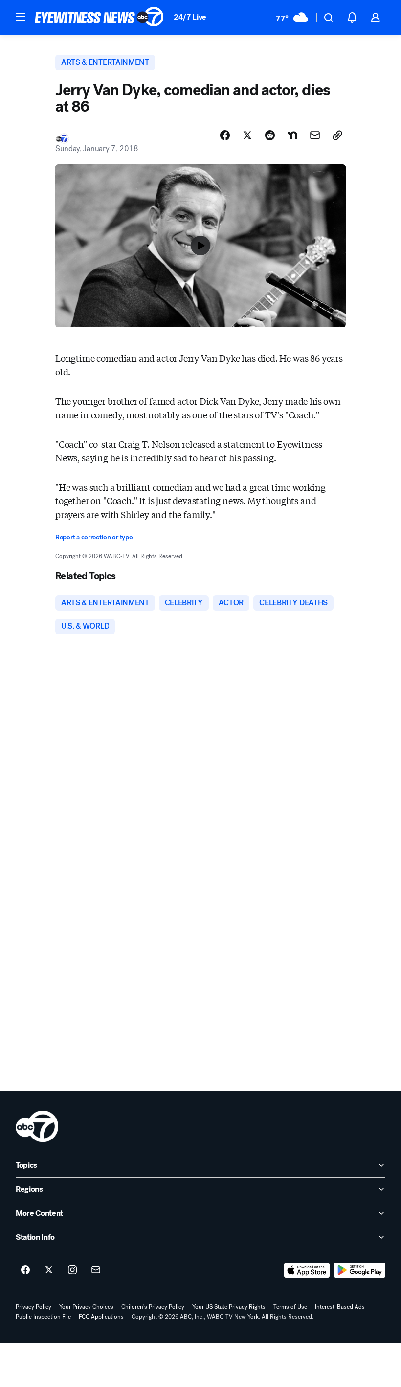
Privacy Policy (33, 1307)
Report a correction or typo (94, 537)
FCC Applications (101, 1317)
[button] (20, 16)
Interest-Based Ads (340, 1307)
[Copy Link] (337, 135)
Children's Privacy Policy (152, 1307)
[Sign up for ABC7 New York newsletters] (96, 1270)
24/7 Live (190, 17)
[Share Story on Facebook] (225, 135)
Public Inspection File (43, 1317)
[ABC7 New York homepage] (99, 17)
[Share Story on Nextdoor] (292, 135)
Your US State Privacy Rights (229, 1307)
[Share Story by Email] (315, 135)
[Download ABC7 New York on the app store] (307, 1270)
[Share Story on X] (247, 135)
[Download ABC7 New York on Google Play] (359, 1270)
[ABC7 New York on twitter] (49, 1270)
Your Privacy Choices (86, 1307)
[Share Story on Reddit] (270, 135)
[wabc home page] (37, 1126)
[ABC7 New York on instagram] (72, 1270)
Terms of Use (290, 1307)
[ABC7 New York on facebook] (25, 1270)
